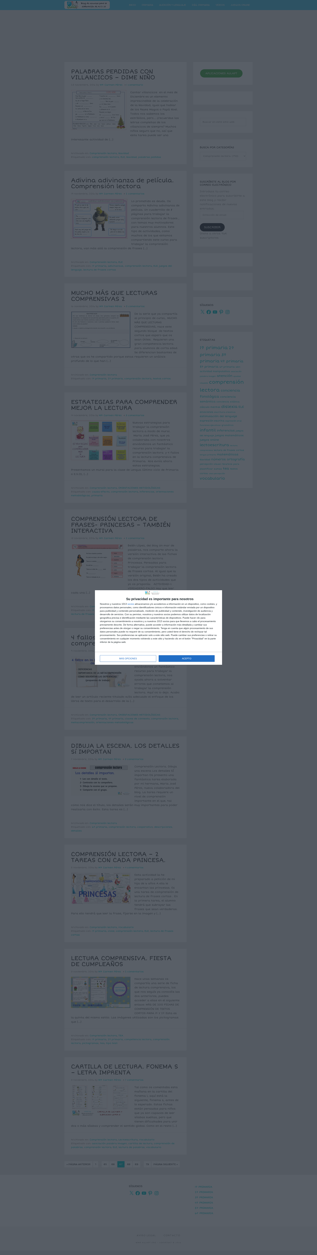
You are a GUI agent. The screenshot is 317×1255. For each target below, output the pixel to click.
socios (130, 604)
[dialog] (158, 627)
